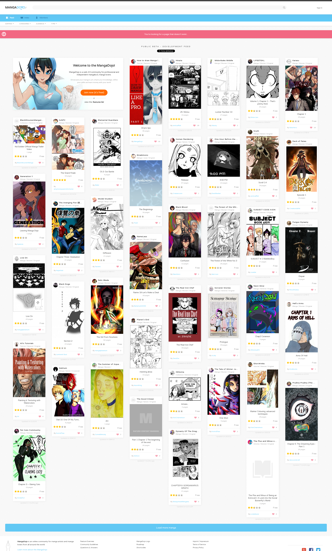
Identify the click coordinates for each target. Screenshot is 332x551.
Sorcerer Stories (223, 288)
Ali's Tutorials (26, 343)
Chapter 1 (301, 114)
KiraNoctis (293, 369)
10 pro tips (146, 128)
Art (107, 421)
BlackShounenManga (25, 163)
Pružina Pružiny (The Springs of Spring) (311, 383)
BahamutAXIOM (140, 306)
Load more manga (166, 527)
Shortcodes (141, 548)
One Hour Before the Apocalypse (231, 139)
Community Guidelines (89, 545)
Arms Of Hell (301, 355)
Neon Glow (259, 286)
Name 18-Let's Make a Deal (146, 292)
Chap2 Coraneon (262, 336)
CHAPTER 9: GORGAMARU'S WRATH (184, 486)
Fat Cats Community (30, 430)
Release (184, 180)
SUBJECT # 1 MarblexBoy (262, 259)
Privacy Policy (198, 548)
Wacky (214, 125)
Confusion (184, 261)
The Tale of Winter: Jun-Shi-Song (231, 369)
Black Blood (182, 207)
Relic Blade (103, 280)
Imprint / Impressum (201, 541)
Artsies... (185, 404)
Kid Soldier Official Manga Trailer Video (29, 147)
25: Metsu (184, 112)
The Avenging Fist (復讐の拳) (73, 203)
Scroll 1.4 (263, 182)
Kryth (256, 131)
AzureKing (138, 385)
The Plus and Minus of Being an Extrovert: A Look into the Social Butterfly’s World (262, 498)
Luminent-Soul (61, 354)
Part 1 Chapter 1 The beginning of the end (146, 441)
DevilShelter (216, 193)
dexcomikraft (294, 460)
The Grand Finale (68, 173)
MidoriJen (254, 117)
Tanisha (98, 266)
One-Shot (223, 418)
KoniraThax (60, 433)
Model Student (105, 199)
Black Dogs (64, 284)
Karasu (295, 60)
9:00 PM (224, 180)
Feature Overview (87, 541)
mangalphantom (23, 330)
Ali (18, 416)
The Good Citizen (145, 399)
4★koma (180, 372)
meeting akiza (146, 372)
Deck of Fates (299, 141)
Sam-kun (215, 274)
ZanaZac (176, 358)
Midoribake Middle (224, 60)
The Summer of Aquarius (110, 364)
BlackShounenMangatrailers (33, 120)
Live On (24, 258)
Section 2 (68, 341)
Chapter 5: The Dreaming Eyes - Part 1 (301, 445)
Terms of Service (199, 545)
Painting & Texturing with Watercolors (29, 401)
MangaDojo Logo (143, 541)
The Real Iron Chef (185, 288)
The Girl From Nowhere (107, 337)
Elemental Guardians (108, 120)
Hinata (179, 60)
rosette (253, 272)
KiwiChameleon (256, 427)
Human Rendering (184, 139)
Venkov (136, 456)
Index (26, 18)
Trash (136, 223)
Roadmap (140, 545)
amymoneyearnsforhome (63, 189)
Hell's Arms (298, 303)
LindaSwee (255, 514)
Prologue (224, 342)
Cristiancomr (177, 193)
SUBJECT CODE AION (264, 210)
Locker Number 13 (223, 112)
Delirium (63, 368)
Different (107, 253)
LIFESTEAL (259, 60)
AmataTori (21, 498)
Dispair (302, 276)
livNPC (62, 120)
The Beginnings (146, 209)
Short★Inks (259, 363)
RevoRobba (294, 290)
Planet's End (143, 320)
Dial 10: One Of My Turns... (68, 420)
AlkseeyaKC (255, 350)
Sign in (319, 8)
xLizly (214, 355)
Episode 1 (301, 195)
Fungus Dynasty (300, 222)
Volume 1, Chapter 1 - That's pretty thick (262, 102)
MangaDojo (138, 141)
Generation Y (26, 176)
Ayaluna (20, 244)
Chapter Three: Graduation (68, 257)
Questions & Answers (89, 548)
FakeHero (293, 127)
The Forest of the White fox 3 (223, 261)
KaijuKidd (59, 270)
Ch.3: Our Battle (107, 171)
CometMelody (100, 434)
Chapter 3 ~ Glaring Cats (29, 484)
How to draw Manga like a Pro (152, 60)
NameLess (142, 236)
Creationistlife (294, 208)
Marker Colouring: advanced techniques (262, 412)
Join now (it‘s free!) (94, 92)
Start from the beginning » (146, 121)
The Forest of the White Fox (229, 207)
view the (94, 102)
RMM (97, 185)
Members (44, 18)
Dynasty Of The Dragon (187, 431)
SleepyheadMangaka (181, 502)
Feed (12, 18)
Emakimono (142, 155)
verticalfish (177, 125)
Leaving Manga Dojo (29, 230)
